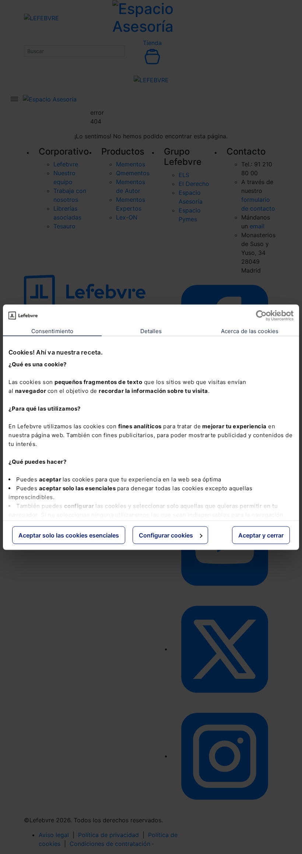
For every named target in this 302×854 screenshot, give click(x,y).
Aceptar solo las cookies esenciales (68, 535)
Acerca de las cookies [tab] (249, 330)
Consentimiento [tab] (52, 330)
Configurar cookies (166, 535)
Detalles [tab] (151, 330)
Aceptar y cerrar (261, 535)
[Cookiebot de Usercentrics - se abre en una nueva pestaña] (261, 315)
